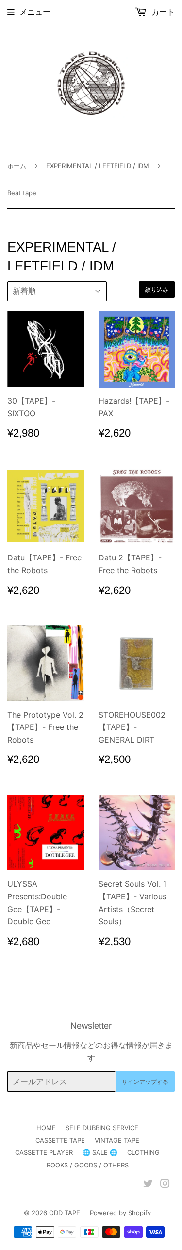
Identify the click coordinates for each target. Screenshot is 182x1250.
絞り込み (156, 289)
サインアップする (145, 1081)
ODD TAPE (64, 1212)
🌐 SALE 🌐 (100, 1152)
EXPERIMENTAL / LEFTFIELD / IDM (97, 165)
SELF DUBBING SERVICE (102, 1128)
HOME (46, 1128)
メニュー (34, 12)
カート (162, 12)
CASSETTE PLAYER (44, 1152)
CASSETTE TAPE (60, 1140)
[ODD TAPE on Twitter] (148, 1184)
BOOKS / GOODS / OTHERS (88, 1165)
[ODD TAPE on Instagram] (165, 1184)
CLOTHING (143, 1152)
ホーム (16, 165)
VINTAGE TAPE (117, 1140)
